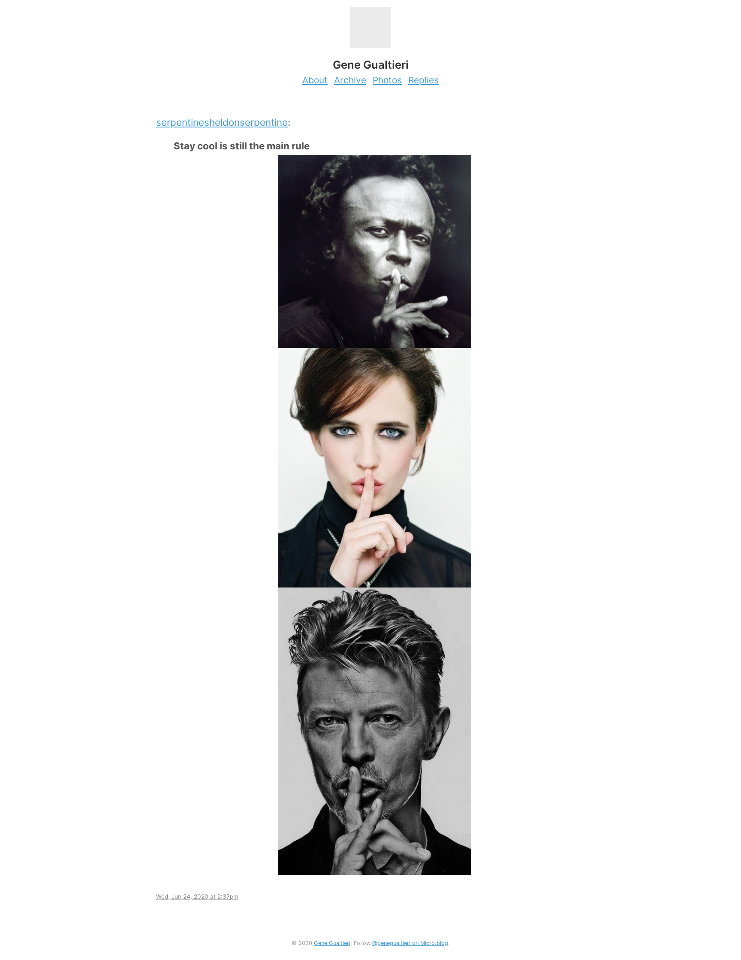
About (315, 80)
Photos (387, 80)
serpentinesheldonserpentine (222, 122)
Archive (350, 80)
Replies (423, 80)
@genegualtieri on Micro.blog (410, 943)
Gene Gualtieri (332, 943)
